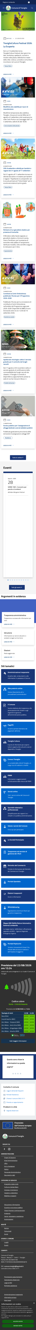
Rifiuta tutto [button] (18, 1326)
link (8, 1317)
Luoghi (6, 1242)
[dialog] (18, 1315)
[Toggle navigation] (4, 8)
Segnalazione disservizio (11, 1280)
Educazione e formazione (12, 1205)
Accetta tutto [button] (18, 1321)
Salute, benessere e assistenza (13, 1216)
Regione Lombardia (9, 2)
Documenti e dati (9, 1175)
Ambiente (7, 1213)
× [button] (34, 1303)
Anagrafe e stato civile (11, 1184)
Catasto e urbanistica (11, 1193)
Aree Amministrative (10, 1160)
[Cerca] (32, 8)
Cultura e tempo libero (11, 1187)
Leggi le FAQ (8, 1283)
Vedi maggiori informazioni (18, 1041)
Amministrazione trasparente (13, 1294)
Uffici (5, 1163)
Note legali (7, 1300)
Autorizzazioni (8, 1219)
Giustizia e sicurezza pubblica (13, 1207)
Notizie (9, 38)
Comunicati (7, 1231)
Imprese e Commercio (11, 1190)
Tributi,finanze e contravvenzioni (14, 1210)
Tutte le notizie (17, 457)
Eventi (6, 1245)
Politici (6, 1169)
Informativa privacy (10, 1297)
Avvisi (8, 101)
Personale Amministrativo (12, 1172)
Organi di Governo (10, 1157)
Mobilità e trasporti (10, 1196)
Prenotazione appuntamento (13, 1277)
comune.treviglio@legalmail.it (14, 1266)
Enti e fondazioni (9, 1166)
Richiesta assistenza (10, 1286)
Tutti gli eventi (16, 587)
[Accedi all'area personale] (29, 2)
